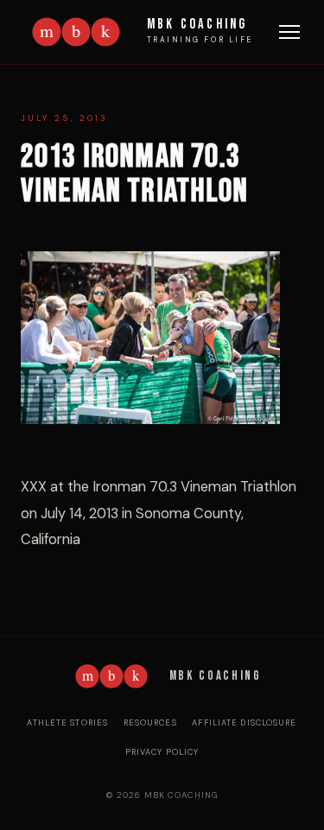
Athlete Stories (67, 723)
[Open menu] (289, 32)
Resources (150, 723)
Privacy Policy (162, 752)
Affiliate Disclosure (244, 723)
